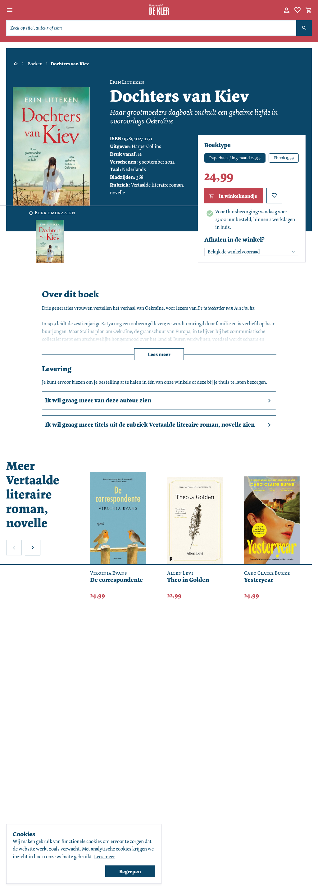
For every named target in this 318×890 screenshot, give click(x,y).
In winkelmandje (238, 196)
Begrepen (130, 871)
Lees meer (159, 354)
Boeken (35, 64)
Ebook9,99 (284, 157)
